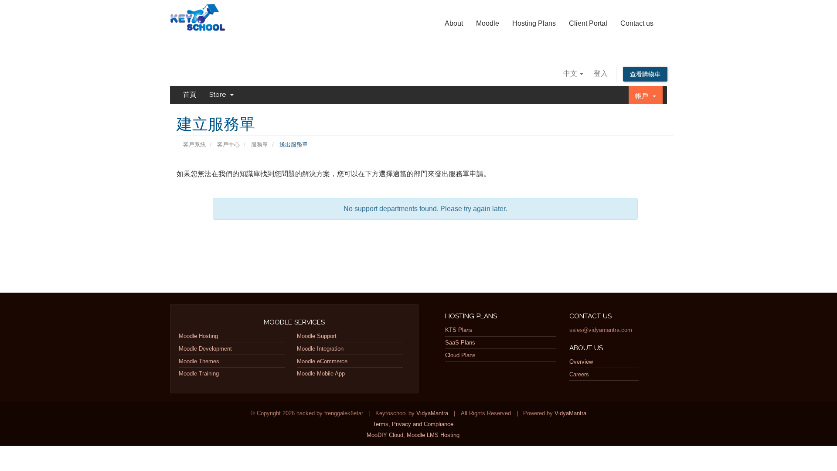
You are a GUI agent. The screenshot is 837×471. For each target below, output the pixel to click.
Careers (579, 374)
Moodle (487, 23)
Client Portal (588, 23)
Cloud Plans (460, 355)
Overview (581, 361)
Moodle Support (317, 336)
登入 (601, 73)
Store (219, 95)
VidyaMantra (432, 413)
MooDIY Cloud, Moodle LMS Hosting (413, 435)
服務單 (259, 144)
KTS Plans (459, 330)
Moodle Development (205, 348)
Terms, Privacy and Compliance (413, 424)
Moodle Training (199, 373)
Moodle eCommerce (322, 361)
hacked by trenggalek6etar (198, 15)
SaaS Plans (460, 342)
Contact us (636, 23)
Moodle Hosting (198, 336)
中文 (571, 73)
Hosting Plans (534, 23)
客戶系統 (194, 144)
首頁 (189, 95)
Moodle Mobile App (321, 373)
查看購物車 (645, 74)
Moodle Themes (199, 361)
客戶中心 (228, 144)
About (454, 23)
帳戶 (643, 96)
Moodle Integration (320, 348)
